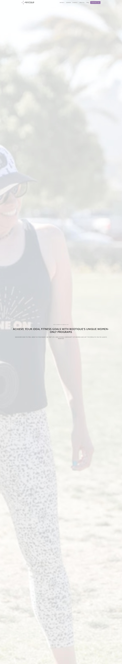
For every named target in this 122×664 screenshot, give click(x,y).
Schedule (68, 2)
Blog (88, 2)
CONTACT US (95, 2)
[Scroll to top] (120, 661)
